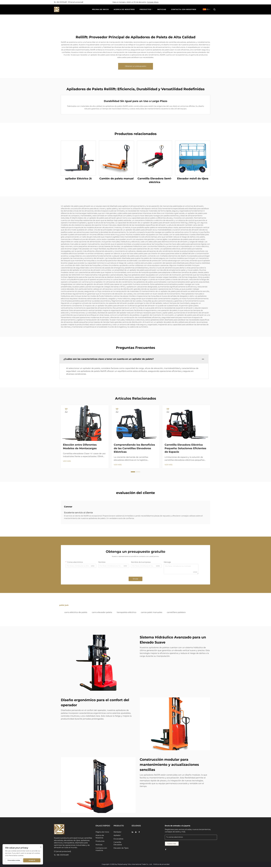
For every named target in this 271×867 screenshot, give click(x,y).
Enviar (135, 579)
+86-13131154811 (61, 2)
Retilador (117, 832)
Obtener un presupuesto (135, 66)
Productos (100, 841)
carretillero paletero (176, 612)
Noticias (99, 845)
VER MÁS (67, 461)
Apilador (117, 835)
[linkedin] (132, 832)
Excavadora (118, 839)
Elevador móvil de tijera (192, 178)
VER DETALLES (78, 158)
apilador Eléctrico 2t (78, 178)
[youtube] (136, 832)
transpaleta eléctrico (126, 612)
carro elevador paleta (102, 612)
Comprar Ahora (152, 2)
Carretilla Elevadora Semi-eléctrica (155, 180)
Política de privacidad (161, 864)
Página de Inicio (102, 832)
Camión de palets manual (116, 178)
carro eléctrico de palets (75, 612)
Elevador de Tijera (121, 848)
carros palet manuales (151, 612)
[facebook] (139, 832)
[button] (214, 9)
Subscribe (171, 844)
